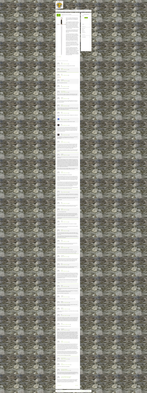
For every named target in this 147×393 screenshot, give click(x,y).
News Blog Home (58, 10)
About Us (79, 10)
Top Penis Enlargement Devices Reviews (66, 376)
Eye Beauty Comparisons (64, 369)
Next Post (77, 385)
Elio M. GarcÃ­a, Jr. (63, 91)
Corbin (62, 363)
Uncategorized (83, 32)
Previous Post (59, 385)
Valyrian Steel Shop (66, 10)
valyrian (62, 68)
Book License (83, 28)
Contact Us (84, 10)
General (60, 56)
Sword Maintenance (73, 10)
